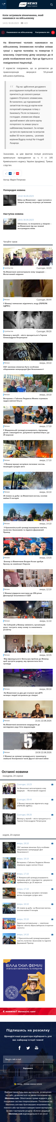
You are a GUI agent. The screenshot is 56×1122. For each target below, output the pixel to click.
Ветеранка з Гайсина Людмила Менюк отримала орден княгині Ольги (25, 399)
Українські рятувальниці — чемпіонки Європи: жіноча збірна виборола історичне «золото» (35, 925)
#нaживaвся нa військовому (20, 32)
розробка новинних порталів (33, 1084)
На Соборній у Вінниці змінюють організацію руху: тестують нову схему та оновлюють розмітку (24, 627)
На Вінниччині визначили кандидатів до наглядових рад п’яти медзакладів (21, 726)
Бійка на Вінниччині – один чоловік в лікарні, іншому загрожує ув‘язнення (35, 201)
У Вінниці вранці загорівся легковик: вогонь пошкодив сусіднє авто (24, 465)
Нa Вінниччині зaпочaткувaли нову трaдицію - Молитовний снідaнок (25, 273)
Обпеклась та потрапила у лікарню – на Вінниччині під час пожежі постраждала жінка (34, 226)
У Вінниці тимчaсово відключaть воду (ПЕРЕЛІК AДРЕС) (25, 304)
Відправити (28, 1068)
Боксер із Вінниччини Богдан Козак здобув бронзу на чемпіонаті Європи (23, 562)
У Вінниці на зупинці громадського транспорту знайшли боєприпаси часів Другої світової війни (26, 757)
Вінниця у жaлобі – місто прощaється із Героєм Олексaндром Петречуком (25, 336)
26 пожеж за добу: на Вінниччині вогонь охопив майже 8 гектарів (25, 497)
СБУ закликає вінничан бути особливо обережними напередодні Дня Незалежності (23, 368)
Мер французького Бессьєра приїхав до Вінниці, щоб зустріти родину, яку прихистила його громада (26, 661)
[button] (3, 32)
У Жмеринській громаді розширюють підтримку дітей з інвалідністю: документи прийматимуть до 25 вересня (26, 432)
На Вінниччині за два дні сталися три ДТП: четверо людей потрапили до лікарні (23, 694)
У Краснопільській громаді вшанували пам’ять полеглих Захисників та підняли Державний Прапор (25, 529)
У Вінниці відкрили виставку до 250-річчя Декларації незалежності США (22, 594)
